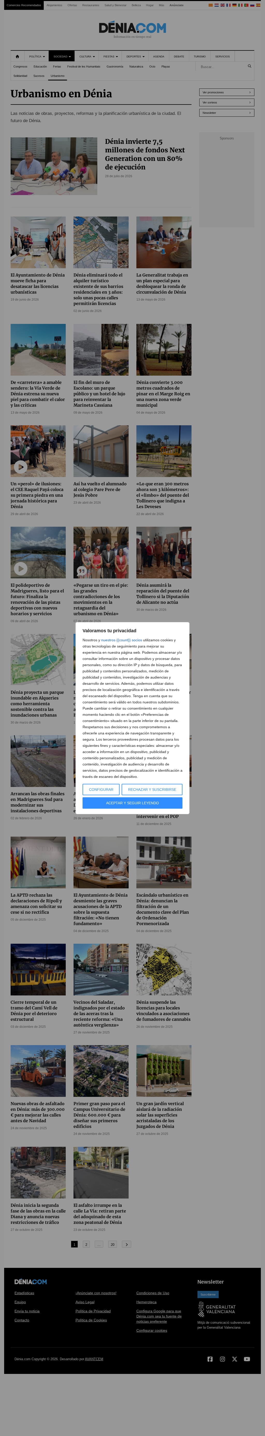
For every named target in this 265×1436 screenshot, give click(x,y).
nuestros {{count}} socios (121, 640)
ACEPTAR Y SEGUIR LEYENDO (132, 803)
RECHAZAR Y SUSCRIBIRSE (152, 789)
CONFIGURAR (101, 789)
